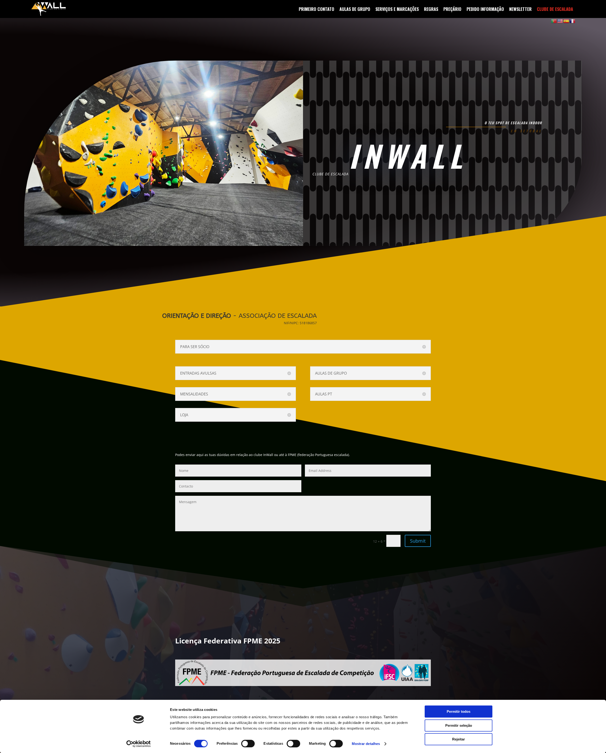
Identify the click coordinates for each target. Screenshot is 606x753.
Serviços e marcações (397, 9)
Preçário (452, 9)
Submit (418, 541)
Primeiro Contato (316, 9)
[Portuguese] (554, 20)
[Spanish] (566, 20)
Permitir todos (458, 711)
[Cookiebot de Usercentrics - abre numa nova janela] (138, 743)
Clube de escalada (555, 9)
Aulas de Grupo (354, 9)
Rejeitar (458, 739)
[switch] (248, 743)
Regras (431, 9)
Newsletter (520, 9)
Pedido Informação (485, 9)
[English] (560, 20)
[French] (573, 20)
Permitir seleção (458, 725)
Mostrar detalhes (366, 744)
